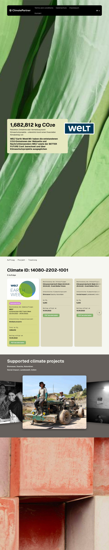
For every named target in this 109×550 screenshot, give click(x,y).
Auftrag (11, 260)
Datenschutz (61, 8)
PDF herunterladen (17, 343)
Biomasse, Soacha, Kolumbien (20, 366)
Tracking (32, 260)
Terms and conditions (44, 8)
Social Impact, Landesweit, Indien (21, 370)
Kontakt (38, 13)
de (97, 11)
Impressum (74, 8)
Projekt (21, 260)
